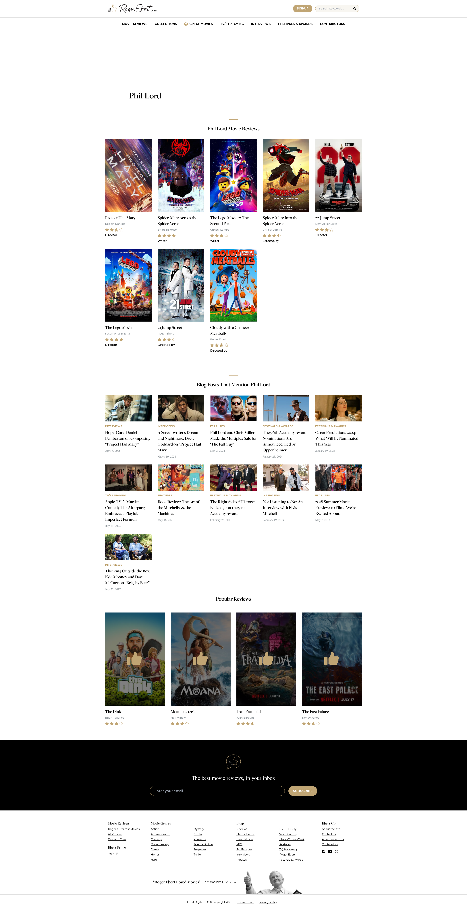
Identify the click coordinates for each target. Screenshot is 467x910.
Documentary (160, 844)
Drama (155, 849)
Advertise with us (333, 839)
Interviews (261, 24)
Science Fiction (203, 844)
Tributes (241, 859)
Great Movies (201, 24)
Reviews (241, 829)
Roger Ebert (287, 854)
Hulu (154, 859)
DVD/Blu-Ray (287, 829)
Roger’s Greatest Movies (124, 829)
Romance (200, 839)
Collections (166, 24)
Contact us (329, 834)
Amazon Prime (160, 834)
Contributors (332, 24)
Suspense (200, 849)
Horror (155, 854)
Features (285, 844)
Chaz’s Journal (245, 834)
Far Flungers (244, 849)
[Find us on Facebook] (323, 851)
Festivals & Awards (295, 24)
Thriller (198, 854)
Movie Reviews (134, 24)
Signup (302, 8)
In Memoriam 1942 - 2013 (220, 882)
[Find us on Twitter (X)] (336, 851)
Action (155, 829)
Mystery (199, 829)
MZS (239, 844)
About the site (331, 829)
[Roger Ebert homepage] (132, 8)
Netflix (198, 834)
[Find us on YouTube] (330, 851)
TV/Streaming (232, 24)
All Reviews (115, 834)
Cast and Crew (117, 839)
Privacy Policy (268, 902)
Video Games (287, 834)
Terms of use (245, 902)
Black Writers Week (291, 839)
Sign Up (113, 853)
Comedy (156, 839)
